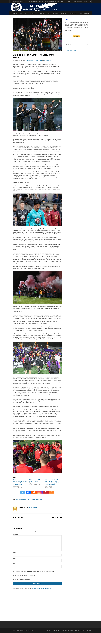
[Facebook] (28, 493)
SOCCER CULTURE (84, 13)
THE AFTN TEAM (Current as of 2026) (50, 1)
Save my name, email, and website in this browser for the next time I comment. (34, 571)
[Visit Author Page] (15, 508)
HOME (30, 1)
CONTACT (63, 1)
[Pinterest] (46, 493)
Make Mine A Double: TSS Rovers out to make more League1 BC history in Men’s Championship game (52, 482)
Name (14, 552)
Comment (15, 534)
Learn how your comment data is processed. (41, 588)
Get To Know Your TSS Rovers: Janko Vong (34, 480)
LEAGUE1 (32, 13)
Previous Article (20, 517)
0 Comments (47, 60)
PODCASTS (14, 13)
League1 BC (39, 499)
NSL (49, 13)
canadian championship (20, 499)
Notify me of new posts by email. (21, 579)
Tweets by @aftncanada (70, 50)
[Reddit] (34, 493)
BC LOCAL (55, 13)
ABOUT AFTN (36, 1)
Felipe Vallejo (30, 60)
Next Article (56, 517)
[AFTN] (35, 7)
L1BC (34, 499)
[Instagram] (40, 493)
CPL (26, 13)
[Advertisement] (76, 77)
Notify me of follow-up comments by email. (24, 575)
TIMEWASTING (72, 13)
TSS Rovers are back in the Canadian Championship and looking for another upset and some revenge (20, 482)
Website (15, 564)
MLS (21, 13)
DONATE (69, 1)
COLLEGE (63, 13)
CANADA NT (41, 13)
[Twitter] (22, 493)
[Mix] (51, 493)
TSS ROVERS (38, 60)
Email (14, 558)
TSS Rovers (29, 499)
